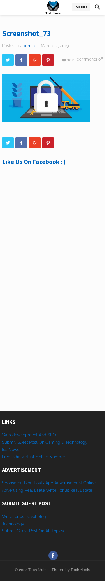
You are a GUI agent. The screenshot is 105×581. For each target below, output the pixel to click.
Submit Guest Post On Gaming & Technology (45, 442)
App (50, 483)
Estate (86, 490)
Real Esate (35, 490)
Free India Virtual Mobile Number (33, 457)
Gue (20, 531)
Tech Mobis (37, 570)
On (41, 531)
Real (74, 490)
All (48, 531)
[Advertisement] (52, 237)
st (26, 531)
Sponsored (12, 483)
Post (33, 531)
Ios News (10, 449)
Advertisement (68, 483)
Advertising (12, 490)
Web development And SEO (29, 435)
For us (63, 490)
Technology (13, 524)
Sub (6, 531)
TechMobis (80, 570)
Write (51, 490)
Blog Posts (34, 483)
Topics (58, 531)
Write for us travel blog (24, 516)
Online (89, 483)
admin (29, 45)
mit (13, 531)
